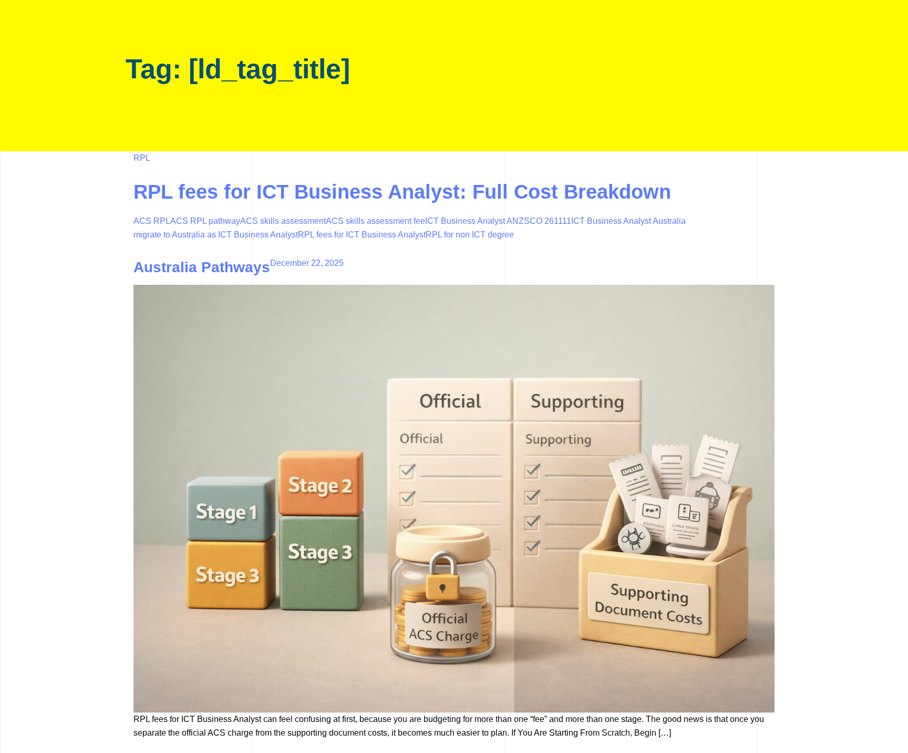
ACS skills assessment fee (375, 220)
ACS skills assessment (283, 220)
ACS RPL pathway (205, 220)
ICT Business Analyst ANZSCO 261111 (498, 220)
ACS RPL (151, 220)
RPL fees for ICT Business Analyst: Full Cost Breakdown (402, 192)
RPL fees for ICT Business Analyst (362, 234)
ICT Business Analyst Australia (628, 220)
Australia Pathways (201, 267)
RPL (141, 157)
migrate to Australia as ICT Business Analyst (215, 234)
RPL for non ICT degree (470, 234)
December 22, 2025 (307, 263)
